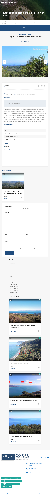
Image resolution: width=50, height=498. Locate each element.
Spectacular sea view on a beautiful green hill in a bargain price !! (24, 326)
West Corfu (12, 269)
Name (6, 234)
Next (45, 62)
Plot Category (4, 21)
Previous (4, 62)
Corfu (24, 34)
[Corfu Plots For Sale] (15, 457)
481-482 (7, 146)
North (11, 265)
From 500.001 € (13, 292)
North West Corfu (14, 275)
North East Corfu (13, 271)
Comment (7, 212)
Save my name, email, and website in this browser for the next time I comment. (24, 248)
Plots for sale (8, 483)
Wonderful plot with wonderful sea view (22, 436)
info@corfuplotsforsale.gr (34, 472)
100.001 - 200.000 (14, 286)
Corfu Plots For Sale (9, 2)
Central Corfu (13, 273)
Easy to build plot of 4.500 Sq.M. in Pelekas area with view (13, 192)
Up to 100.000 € (13, 284)
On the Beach (13, 263)
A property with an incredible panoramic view (23, 400)
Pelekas (29, 34)
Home (20, 34)
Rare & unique (13, 280)
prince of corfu (16, 483)
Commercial (12, 278)
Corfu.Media (46, 493)
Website (6, 241)
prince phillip (4, 486)
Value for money (13, 282)
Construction (5, 478)
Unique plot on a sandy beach (19, 363)
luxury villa (19, 481)
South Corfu (12, 267)
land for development (10, 481)
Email (27, 234)
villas (10, 486)
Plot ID (19, 21)
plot (3, 483)
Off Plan (11, 276)
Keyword (36, 21)
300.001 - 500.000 (14, 290)
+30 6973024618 (32, 468)
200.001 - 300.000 (14, 288)
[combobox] (8, 23)
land (3, 481)
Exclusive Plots (17, 478)
